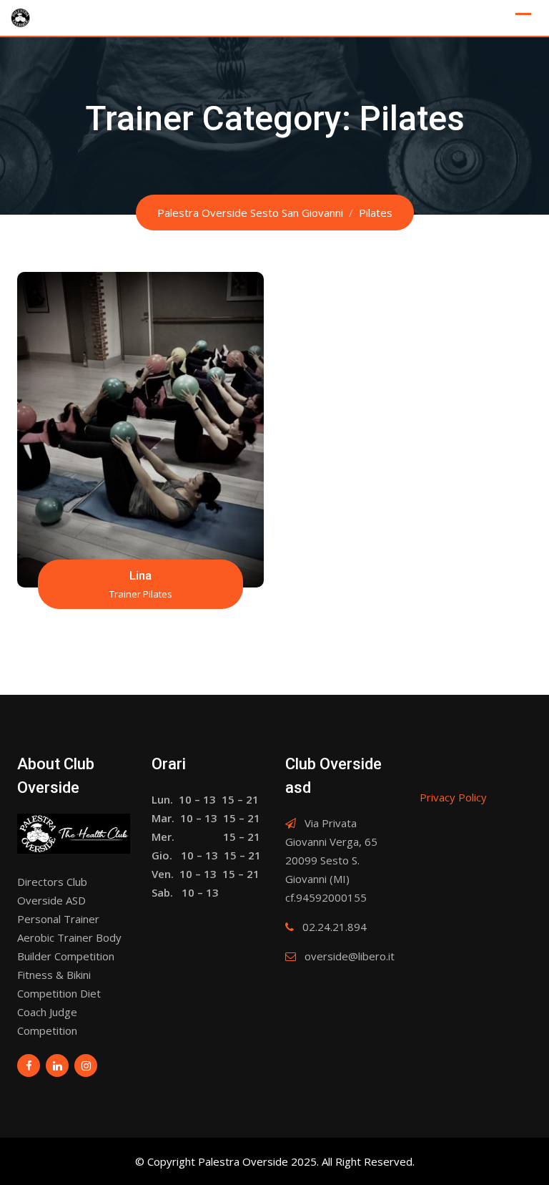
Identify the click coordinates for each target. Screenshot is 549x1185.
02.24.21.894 (334, 927)
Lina (140, 575)
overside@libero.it (350, 956)
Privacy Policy (453, 797)
